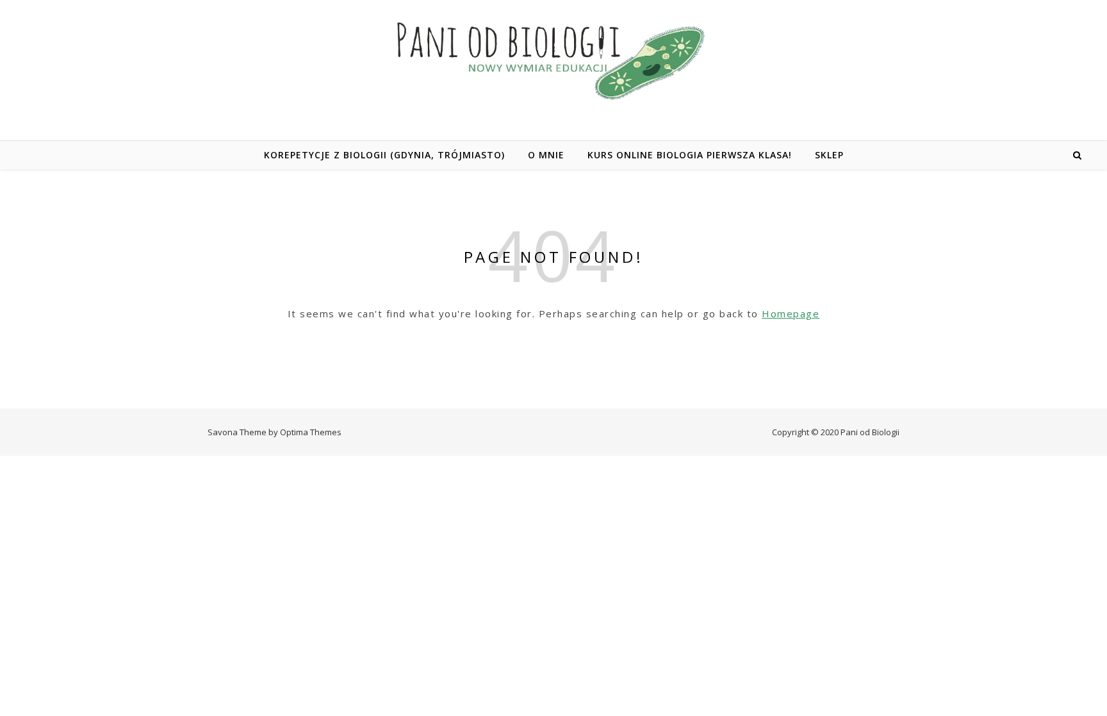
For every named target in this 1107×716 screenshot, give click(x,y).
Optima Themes (310, 432)
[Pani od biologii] (553, 60)
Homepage (790, 313)
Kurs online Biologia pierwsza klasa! (689, 155)
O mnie (546, 155)
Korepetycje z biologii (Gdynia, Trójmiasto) (384, 155)
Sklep (829, 155)
